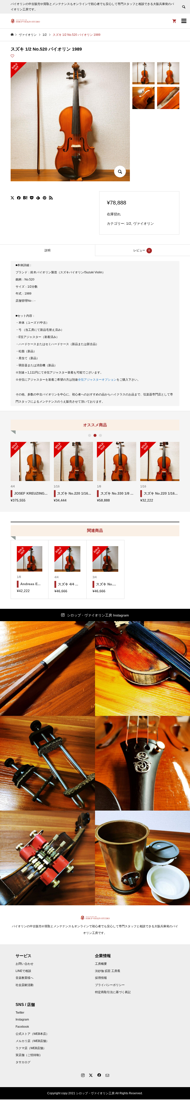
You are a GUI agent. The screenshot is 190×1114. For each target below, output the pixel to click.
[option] (30, 472)
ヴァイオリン (143, 223)
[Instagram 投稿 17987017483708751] (47, 763)
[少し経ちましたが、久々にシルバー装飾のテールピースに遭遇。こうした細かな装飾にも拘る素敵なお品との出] (142, 763)
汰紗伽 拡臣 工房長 (107, 971)
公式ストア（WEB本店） (32, 1034)
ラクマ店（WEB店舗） (31, 1048)
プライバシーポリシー (110, 985)
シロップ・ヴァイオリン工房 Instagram (98, 615)
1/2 (128, 223)
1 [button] (90, 435)
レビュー (141, 250)
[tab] (47, 250)
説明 (47, 250)
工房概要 (101, 963)
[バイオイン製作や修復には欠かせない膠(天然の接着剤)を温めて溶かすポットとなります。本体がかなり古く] (142, 858)
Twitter (20, 1012)
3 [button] (100, 435)
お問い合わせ (24, 963)
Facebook (22, 1026)
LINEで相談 (23, 971)
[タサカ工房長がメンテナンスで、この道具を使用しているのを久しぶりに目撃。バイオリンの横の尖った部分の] (47, 858)
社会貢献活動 (24, 985)
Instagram (22, 1019)
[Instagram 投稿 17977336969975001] (47, 668)
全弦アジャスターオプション (97, 379)
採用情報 (101, 978)
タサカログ (23, 1062)
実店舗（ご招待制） (29, 1055)
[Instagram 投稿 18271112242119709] (142, 668)
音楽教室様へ (24, 978)
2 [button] (95, 435)
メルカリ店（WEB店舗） (32, 1041)
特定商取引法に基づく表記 (113, 992)
